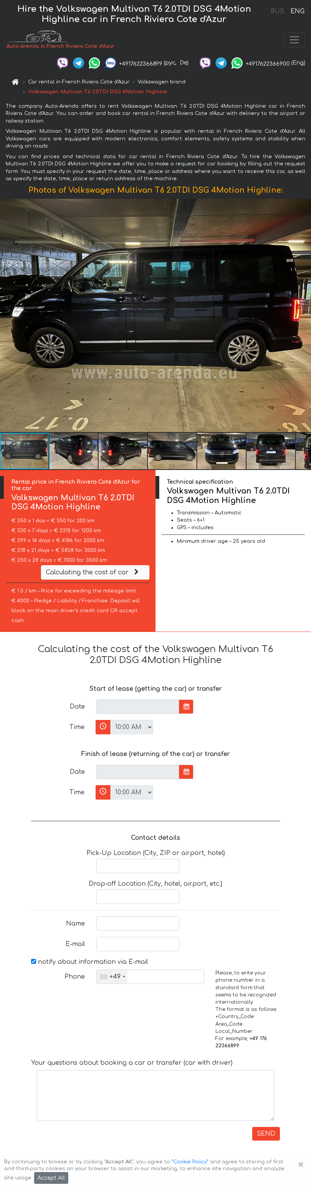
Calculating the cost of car (88, 572)
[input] (137, 706)
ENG (297, 11)
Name (75, 923)
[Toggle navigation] (294, 39)
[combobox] (112, 977)
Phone (74, 976)
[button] (74, 451)
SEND (266, 1133)
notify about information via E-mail (92, 962)
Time (77, 727)
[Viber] (62, 63)
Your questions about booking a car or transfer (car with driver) (131, 1062)
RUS (277, 11)
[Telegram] (78, 63)
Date (77, 706)
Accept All (51, 1178)
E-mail (75, 944)
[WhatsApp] (94, 63)
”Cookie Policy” (190, 1161)
